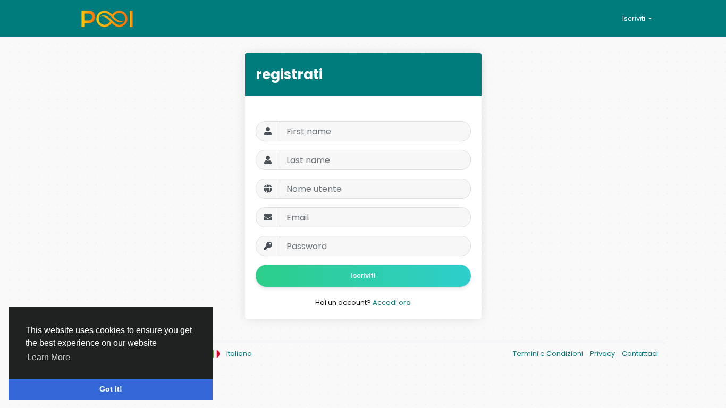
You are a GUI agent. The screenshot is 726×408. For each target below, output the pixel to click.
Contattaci (640, 353)
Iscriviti (363, 275)
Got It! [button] (110, 389)
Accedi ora (392, 303)
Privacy (603, 353)
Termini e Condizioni (549, 353)
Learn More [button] (48, 357)
